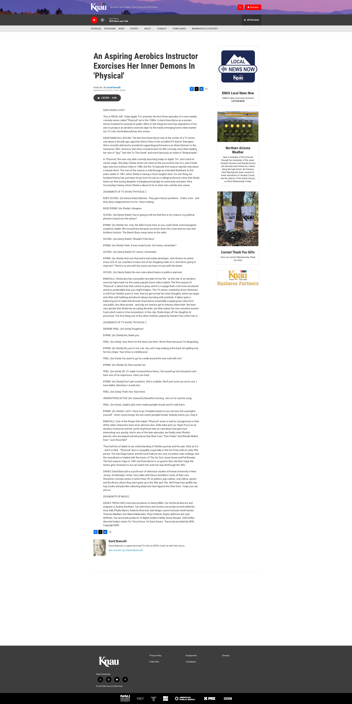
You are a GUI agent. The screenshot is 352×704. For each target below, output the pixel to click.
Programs (110, 29)
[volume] (102, 20)
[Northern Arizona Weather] (237, 126)
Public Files (154, 662)
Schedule (96, 29)
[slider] (106, 19)
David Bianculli (113, 87)
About (147, 29)
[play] (94, 20)
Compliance (179, 29)
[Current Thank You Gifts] (237, 218)
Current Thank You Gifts (238, 252)
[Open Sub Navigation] (126, 29)
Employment (191, 656)
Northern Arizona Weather (238, 150)
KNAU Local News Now (238, 93)
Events (134, 29)
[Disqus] (176, 608)
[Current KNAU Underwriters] (237, 277)
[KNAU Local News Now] (237, 66)
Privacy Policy (155, 656)
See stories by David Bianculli (126, 550)
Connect (162, 29)
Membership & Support (205, 29)
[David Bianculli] (100, 547)
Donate (254, 7)
